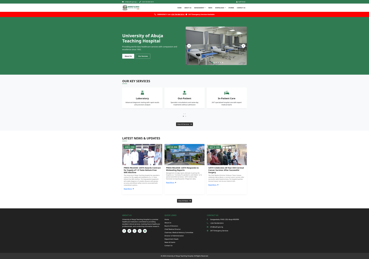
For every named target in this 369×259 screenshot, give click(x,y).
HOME (179, 8)
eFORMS (231, 8)
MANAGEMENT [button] (199, 8)
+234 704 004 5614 (177, 14)
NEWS (210, 8)
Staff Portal (241, 2)
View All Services (183, 124)
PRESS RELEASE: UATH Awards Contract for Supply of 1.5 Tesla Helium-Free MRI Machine (142, 170)
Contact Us (168, 245)
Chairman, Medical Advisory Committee (179, 232)
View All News (183, 201)
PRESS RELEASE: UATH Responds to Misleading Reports (182, 168)
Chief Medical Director (173, 229)
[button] (183, 116)
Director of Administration (174, 236)
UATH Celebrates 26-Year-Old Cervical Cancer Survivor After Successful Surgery (226, 170)
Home (167, 219)
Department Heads (171, 239)
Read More (128, 189)
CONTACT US (241, 8)
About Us (128, 56)
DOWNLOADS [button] (219, 8)
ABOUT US (187, 8)
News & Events (170, 242)
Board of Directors (171, 226)
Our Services (143, 56)
